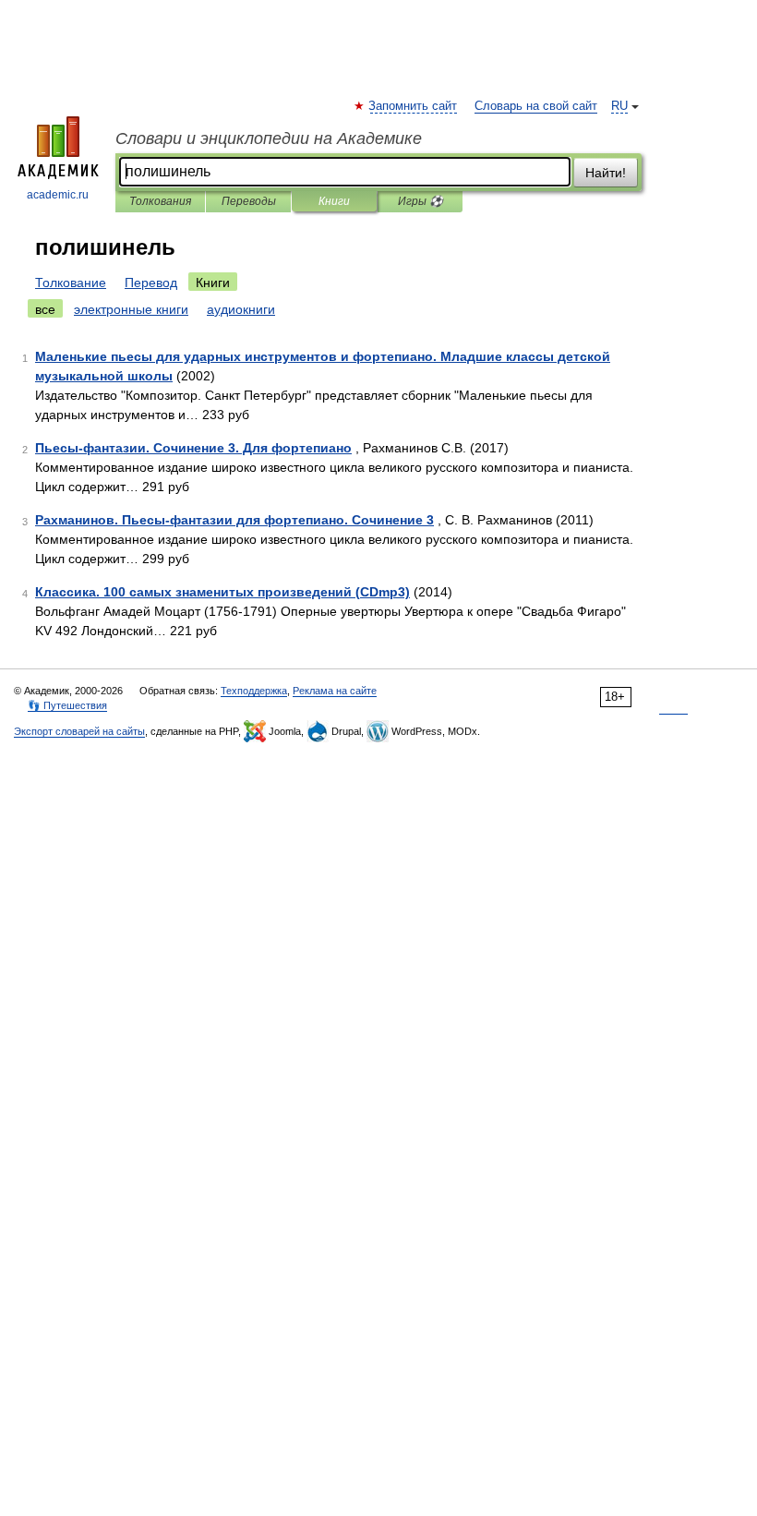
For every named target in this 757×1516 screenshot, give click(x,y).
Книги (334, 201)
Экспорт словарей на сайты (79, 731)
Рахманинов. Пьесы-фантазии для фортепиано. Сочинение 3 (234, 519)
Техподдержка (254, 690)
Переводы (249, 201)
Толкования (160, 201)
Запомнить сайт (413, 106)
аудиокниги (241, 309)
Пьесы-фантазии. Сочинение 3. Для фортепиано (193, 447)
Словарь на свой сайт (536, 106)
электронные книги (131, 309)
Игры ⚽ (420, 201)
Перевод (151, 282)
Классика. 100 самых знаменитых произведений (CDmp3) (222, 591)
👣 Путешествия (67, 705)
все (45, 309)
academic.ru (58, 194)
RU (619, 106)
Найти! (605, 172)
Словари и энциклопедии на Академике (268, 138)
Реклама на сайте (335, 690)
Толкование (70, 282)
